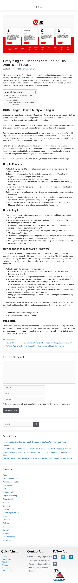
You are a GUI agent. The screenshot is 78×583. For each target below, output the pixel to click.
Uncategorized (9, 537)
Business (6, 489)
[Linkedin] (71, 557)
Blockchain (7, 485)
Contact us (6, 559)
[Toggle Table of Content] (32, 92)
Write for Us (7, 571)
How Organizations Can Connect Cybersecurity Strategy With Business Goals (34, 442)
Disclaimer (6, 568)
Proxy (5, 516)
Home (4, 556)
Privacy (5, 565)
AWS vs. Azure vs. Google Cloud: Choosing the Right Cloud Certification (35, 346)
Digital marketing (10, 496)
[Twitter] (63, 557)
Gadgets (6, 506)
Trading (6, 533)
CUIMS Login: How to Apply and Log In (19, 95)
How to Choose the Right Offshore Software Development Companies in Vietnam (39, 343)
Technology (10, 340)
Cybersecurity (8, 492)
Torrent (6, 530)
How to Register (14, 97)
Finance (6, 502)
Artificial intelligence (11, 478)
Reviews (6, 520)
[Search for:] (18, 424)
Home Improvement (11, 513)
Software (6, 523)
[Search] (36, 424)
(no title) (6, 445)
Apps (5, 475)
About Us (5, 562)
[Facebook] (55, 557)
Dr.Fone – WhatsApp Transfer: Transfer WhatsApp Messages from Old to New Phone (37, 458)
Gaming (6, 509)
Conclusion (15, 104)
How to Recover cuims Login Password (22, 102)
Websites (7, 540)
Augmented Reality (11, 482)
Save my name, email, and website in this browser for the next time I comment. (37, 404)
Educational (8, 499)
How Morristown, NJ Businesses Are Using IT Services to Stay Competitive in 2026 (37, 449)
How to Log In (13, 100)
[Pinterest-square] (55, 564)
